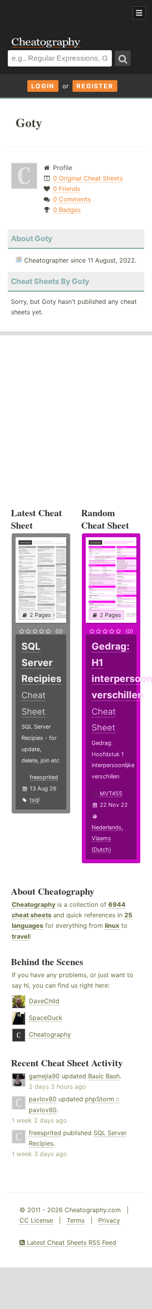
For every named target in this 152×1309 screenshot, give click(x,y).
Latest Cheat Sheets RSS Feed (70, 1242)
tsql (34, 799)
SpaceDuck (45, 1018)
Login (43, 86)
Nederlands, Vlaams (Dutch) (107, 838)
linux (112, 925)
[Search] (123, 58)
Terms (76, 1220)
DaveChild (44, 1001)
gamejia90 (44, 1076)
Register (94, 86)
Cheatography (33, 904)
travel (20, 936)
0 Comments (72, 199)
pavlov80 (43, 1099)
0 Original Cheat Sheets (88, 178)
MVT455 (111, 793)
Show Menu (139, 12)
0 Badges (67, 210)
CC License (36, 1220)
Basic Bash (104, 1076)
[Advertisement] (62, 13)
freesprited (44, 777)
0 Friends (66, 189)
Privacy (109, 1220)
